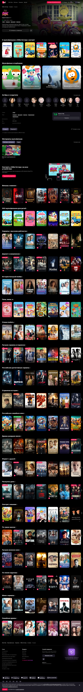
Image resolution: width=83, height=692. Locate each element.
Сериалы (24, 654)
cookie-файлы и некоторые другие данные (52, 684)
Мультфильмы (25, 656)
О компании (5, 651)
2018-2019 (6, 20)
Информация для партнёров (8, 656)
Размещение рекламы (7, 658)
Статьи (23, 658)
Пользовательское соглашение (9, 660)
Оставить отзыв (5, 668)
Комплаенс (4, 666)
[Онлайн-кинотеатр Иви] (4, 2)
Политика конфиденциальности (9, 662)
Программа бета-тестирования (9, 654)
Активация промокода (27, 660)
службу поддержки (20, 689)
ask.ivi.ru (44, 662)
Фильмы (24, 652)
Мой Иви (24, 651)
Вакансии (4, 652)
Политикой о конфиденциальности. (10, 686)
